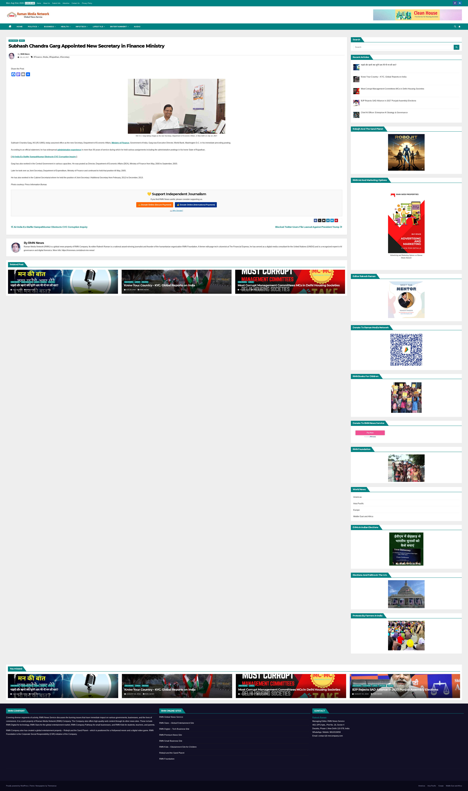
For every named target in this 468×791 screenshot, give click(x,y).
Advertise (66, 3)
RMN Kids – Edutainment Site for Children (178, 747)
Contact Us (76, 3)
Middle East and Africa (363, 516)
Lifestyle (98, 26)
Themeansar (52, 786)
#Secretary (64, 57)
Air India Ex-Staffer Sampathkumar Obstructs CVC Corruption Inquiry (50, 227)
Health (65, 26)
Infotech (81, 26)
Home (39, 3)
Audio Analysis (27, 282)
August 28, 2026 (134, 694)
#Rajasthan (54, 57)
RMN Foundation (167, 759)
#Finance (38, 57)
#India (45, 57)
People (43, 282)
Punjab (390, 685)
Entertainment (118, 26)
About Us (46, 3)
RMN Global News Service (171, 717)
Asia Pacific (13, 40)
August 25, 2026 (362, 694)
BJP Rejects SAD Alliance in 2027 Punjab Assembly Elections (395, 689)
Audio (137, 26)
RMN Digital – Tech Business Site (174, 729)
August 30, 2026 (20, 694)
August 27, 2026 (248, 694)
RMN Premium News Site (170, 735)
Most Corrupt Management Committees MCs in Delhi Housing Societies (289, 285)
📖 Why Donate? (176, 211)
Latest (36, 282)
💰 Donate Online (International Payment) (196, 205)
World (22, 40)
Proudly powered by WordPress (17, 786)
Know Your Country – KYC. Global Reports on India (159, 285)
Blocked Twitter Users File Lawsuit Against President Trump (307, 227)
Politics (33, 26)
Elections (366, 685)
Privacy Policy (87, 3)
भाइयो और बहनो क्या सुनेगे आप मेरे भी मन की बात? (34, 285)
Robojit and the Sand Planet (171, 753)
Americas (357, 497)
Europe (356, 510)
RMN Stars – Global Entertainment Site (176, 723)
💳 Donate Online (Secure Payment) (154, 205)
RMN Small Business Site (170, 741)
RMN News (24, 54)
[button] (455, 26)
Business (49, 26)
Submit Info (56, 3)
